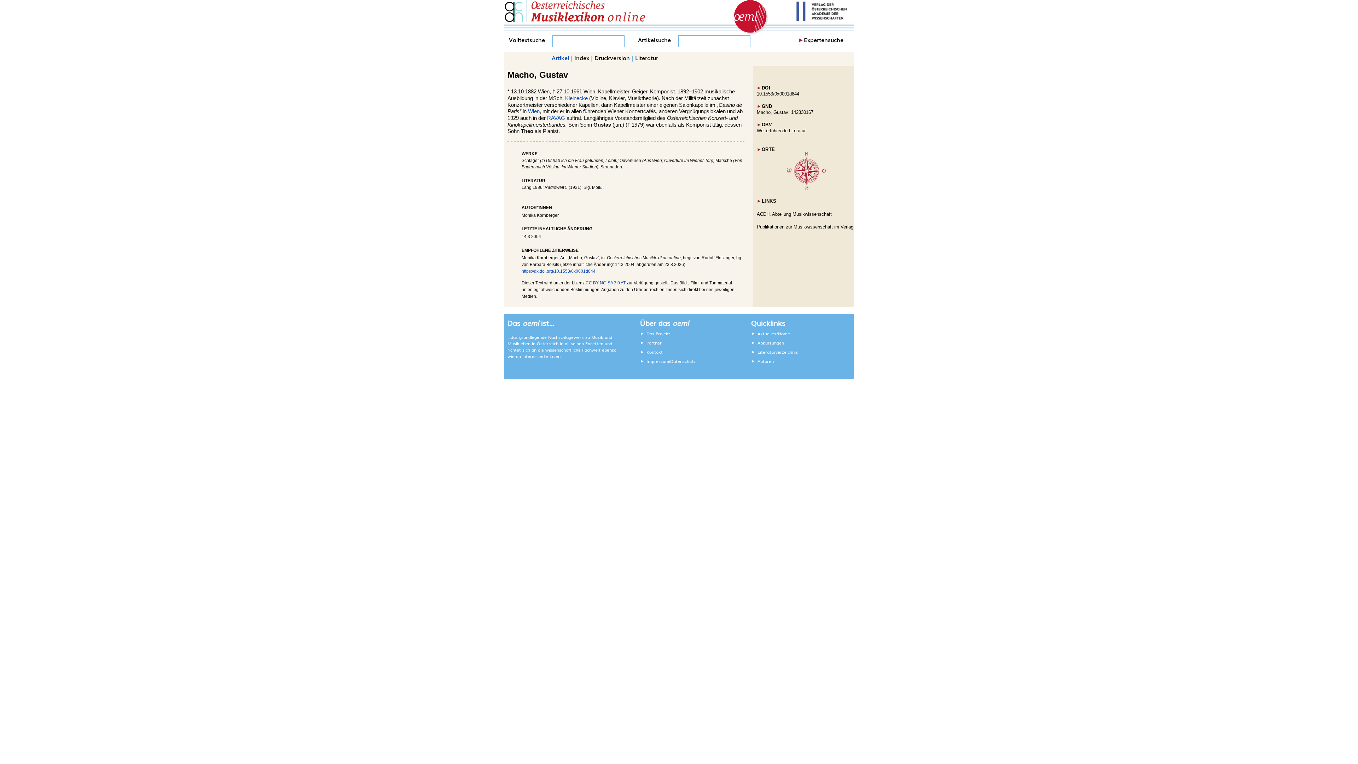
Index (581, 57)
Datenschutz (683, 361)
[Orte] (806, 188)
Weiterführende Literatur (781, 130)
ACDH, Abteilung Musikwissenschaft (794, 214)
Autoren (766, 361)
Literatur (646, 57)
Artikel (560, 57)
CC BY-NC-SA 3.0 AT (606, 282)
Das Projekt (658, 333)
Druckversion (612, 57)
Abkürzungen (771, 343)
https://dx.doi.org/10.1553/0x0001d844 (559, 271)
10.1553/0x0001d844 (778, 94)
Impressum (657, 361)
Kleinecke (576, 98)
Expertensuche (823, 39)
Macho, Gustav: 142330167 (785, 112)
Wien (534, 111)
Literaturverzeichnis (778, 352)
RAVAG (556, 118)
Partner (654, 343)
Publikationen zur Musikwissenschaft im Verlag (805, 227)
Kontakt (654, 352)
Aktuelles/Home (774, 333)
